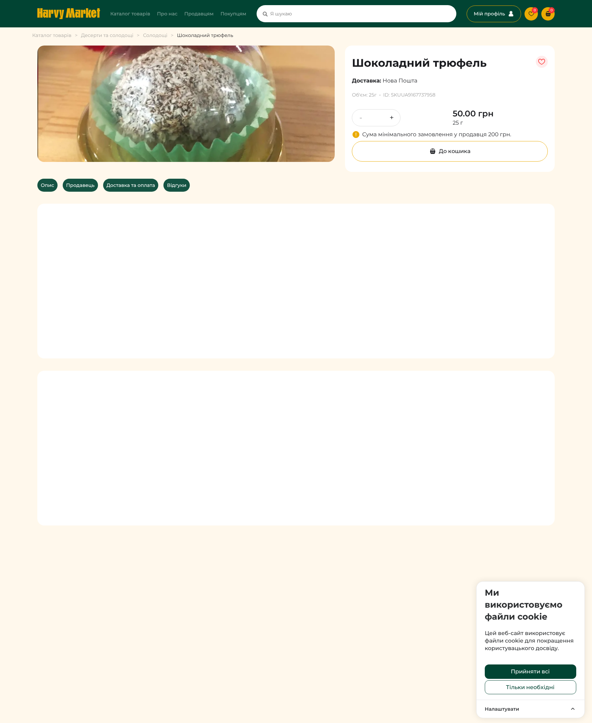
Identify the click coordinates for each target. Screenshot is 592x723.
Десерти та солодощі (107, 35)
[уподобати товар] (542, 62)
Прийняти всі (530, 671)
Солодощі (155, 35)
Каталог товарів (130, 14)
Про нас (167, 14)
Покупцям (233, 14)
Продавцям (199, 14)
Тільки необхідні (530, 687)
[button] (548, 14)
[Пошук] (265, 14)
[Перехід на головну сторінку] (68, 13)
